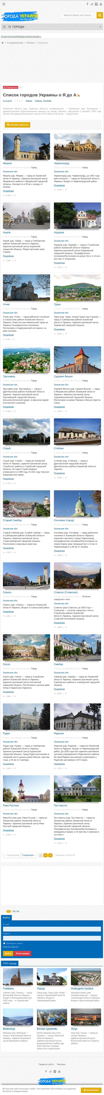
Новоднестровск (82, 988)
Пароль (6, 933)
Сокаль (7, 592)
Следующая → (29, 855)
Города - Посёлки (43, 101)
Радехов (59, 733)
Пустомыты (60, 805)
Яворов (7, 163)
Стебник (59, 448)
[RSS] (79, 95)
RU (8, 911)
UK (17, 911)
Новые (29, 101)
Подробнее (8, 191)
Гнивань (8, 988)
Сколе (6, 664)
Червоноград (61, 163)
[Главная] (2, 43)
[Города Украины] (20, 16)
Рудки (6, 733)
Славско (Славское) (66, 592)
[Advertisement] (52, 65)
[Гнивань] (18, 976)
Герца (41, 988)
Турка (57, 304)
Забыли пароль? (11, 947)
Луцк (74, 1028)
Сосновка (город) (64, 520)
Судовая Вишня (63, 376)
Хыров (7, 232)
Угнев (6, 304)
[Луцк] (86, 1016)
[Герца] (52, 976)
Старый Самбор (12, 520)
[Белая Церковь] (52, 1016)
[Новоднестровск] (86, 976)
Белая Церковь (47, 1028)
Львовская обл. (10, 171)
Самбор (58, 664)
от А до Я (7, 101)
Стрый (6, 448)
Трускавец (9, 376)
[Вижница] (18, 1016)
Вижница (9, 1028)
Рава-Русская (11, 805)
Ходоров (59, 232)
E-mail (6, 924)
